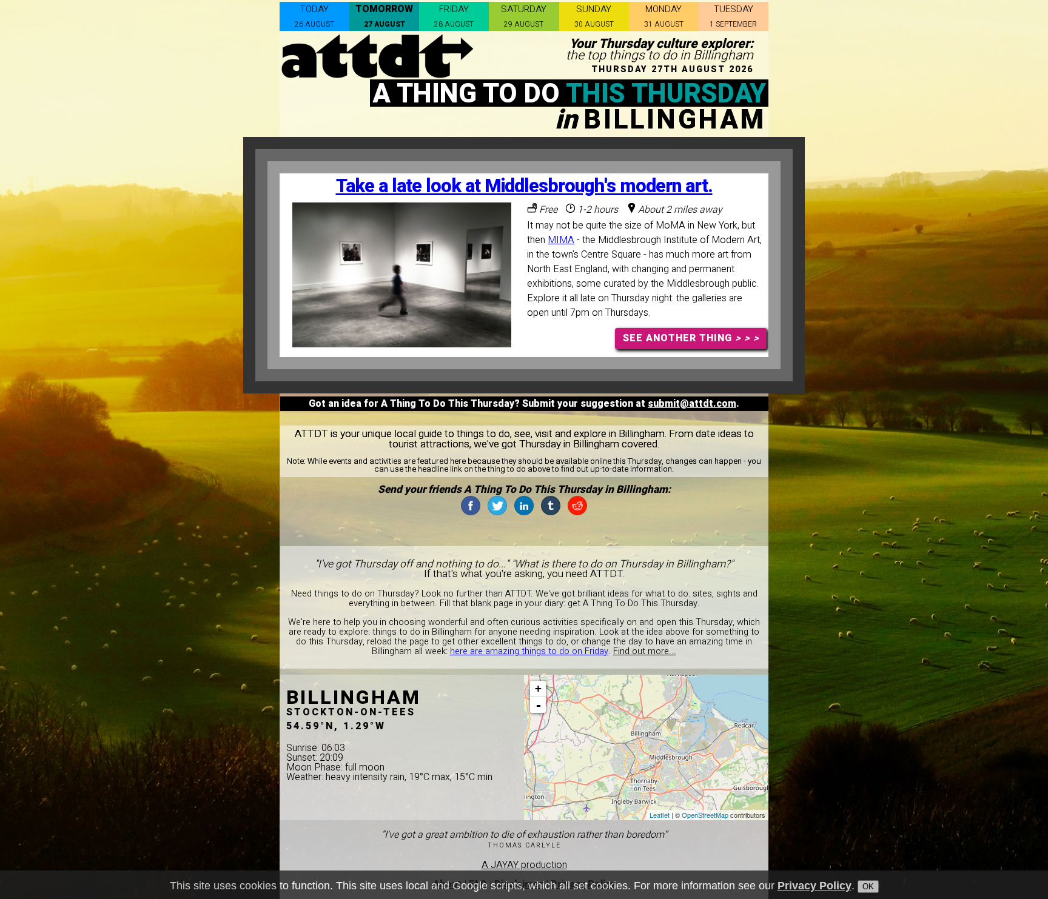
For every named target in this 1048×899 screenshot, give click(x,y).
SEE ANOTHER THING (691, 338)
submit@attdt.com (692, 403)
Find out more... (644, 651)
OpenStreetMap (705, 815)
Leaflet (660, 815)
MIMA (561, 240)
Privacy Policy (815, 886)
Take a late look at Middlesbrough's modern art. (524, 186)
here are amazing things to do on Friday (529, 651)
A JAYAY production (524, 865)
